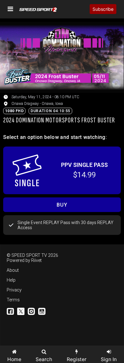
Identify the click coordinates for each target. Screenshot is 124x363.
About (13, 270)
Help (11, 280)
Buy (62, 205)
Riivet (36, 260)
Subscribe (103, 9)
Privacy (14, 289)
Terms (13, 299)
